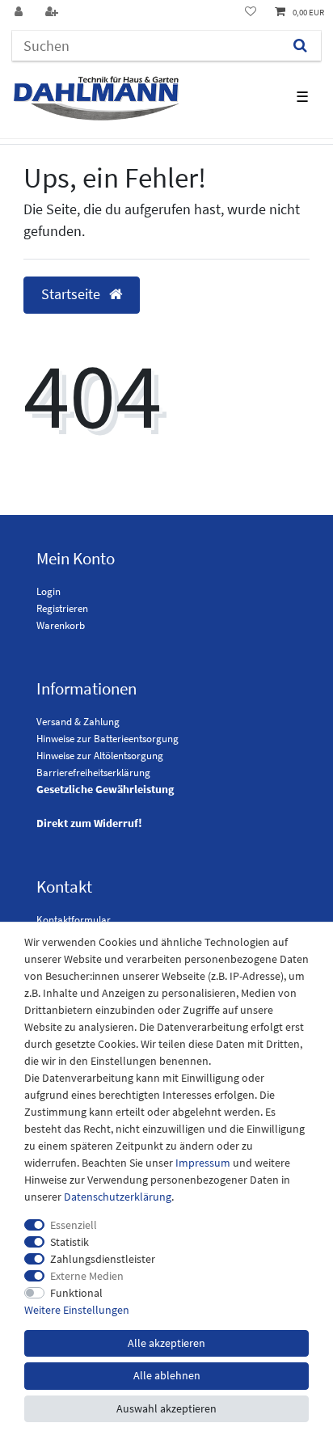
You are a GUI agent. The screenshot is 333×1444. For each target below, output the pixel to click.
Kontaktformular (73, 920)
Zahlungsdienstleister (102, 1259)
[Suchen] (300, 46)
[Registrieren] (53, 12)
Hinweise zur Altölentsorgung (99, 755)
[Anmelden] (20, 12)
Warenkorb (60, 625)
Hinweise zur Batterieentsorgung (107, 739)
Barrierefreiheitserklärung (93, 772)
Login (48, 591)
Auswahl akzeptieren (166, 1408)
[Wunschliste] (250, 12)
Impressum (202, 1162)
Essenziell (73, 1225)
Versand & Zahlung (78, 722)
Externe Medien (87, 1276)
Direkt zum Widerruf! (89, 823)
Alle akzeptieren (166, 1343)
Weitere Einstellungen (76, 1310)
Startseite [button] (72, 294)
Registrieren (62, 608)
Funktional (76, 1293)
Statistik (69, 1242)
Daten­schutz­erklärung (117, 1196)
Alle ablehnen (166, 1375)
